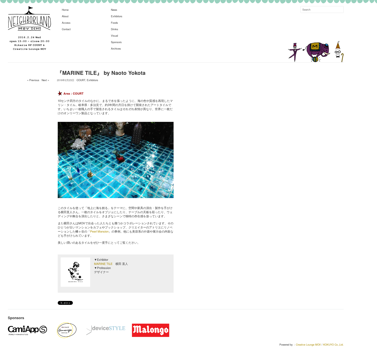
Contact (66, 29)
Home (65, 10)
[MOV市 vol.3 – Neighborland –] (29, 50)
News (114, 10)
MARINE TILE (103, 264)
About (65, 16)
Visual (114, 35)
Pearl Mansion (99, 231)
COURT (81, 80)
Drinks (114, 29)
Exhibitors (116, 16)
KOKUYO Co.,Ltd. (333, 344)
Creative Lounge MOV (308, 344)
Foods (114, 22)
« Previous (33, 80)
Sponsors (116, 42)
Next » (45, 80)
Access (66, 22)
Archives (116, 48)
